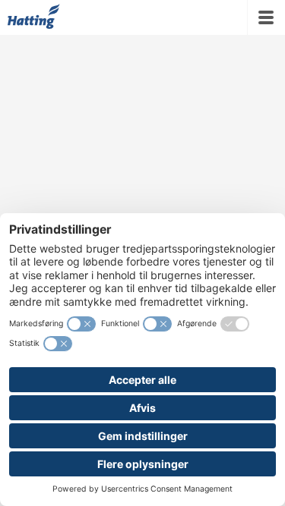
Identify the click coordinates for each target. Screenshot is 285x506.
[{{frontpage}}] (34, 17)
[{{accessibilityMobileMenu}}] (266, 17)
